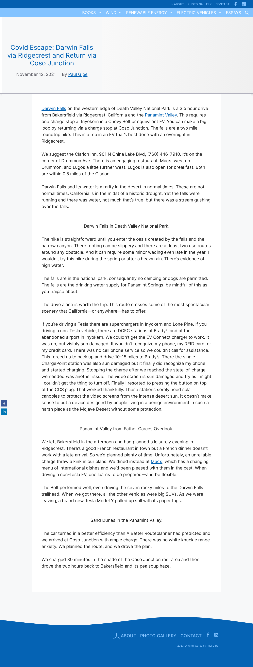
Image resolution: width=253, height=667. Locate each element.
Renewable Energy (146, 12)
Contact (222, 4)
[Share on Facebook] (4, 403)
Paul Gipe (78, 74)
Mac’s (156, 461)
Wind (111, 12)
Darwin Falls (54, 108)
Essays (233, 12)
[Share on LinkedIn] (4, 411)
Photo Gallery (200, 4)
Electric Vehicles (196, 12)
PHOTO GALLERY (158, 635)
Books (89, 12)
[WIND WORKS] (5, 12)
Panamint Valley (161, 114)
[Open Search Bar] (247, 12)
